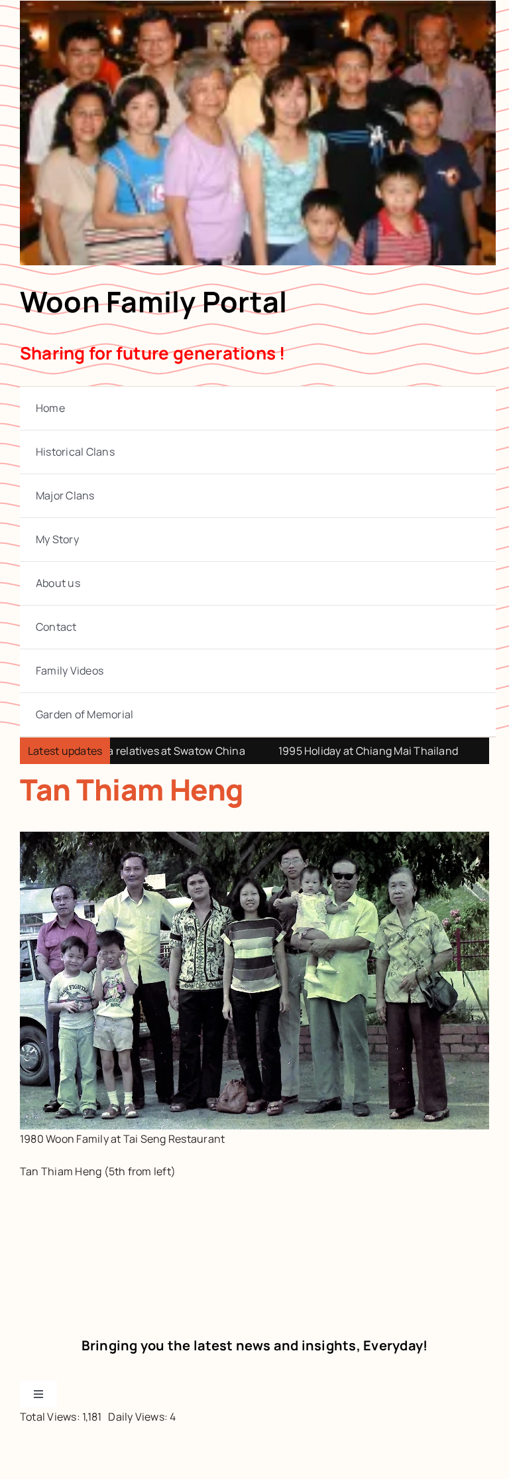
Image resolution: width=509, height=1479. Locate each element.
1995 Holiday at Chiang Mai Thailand (324, 750)
